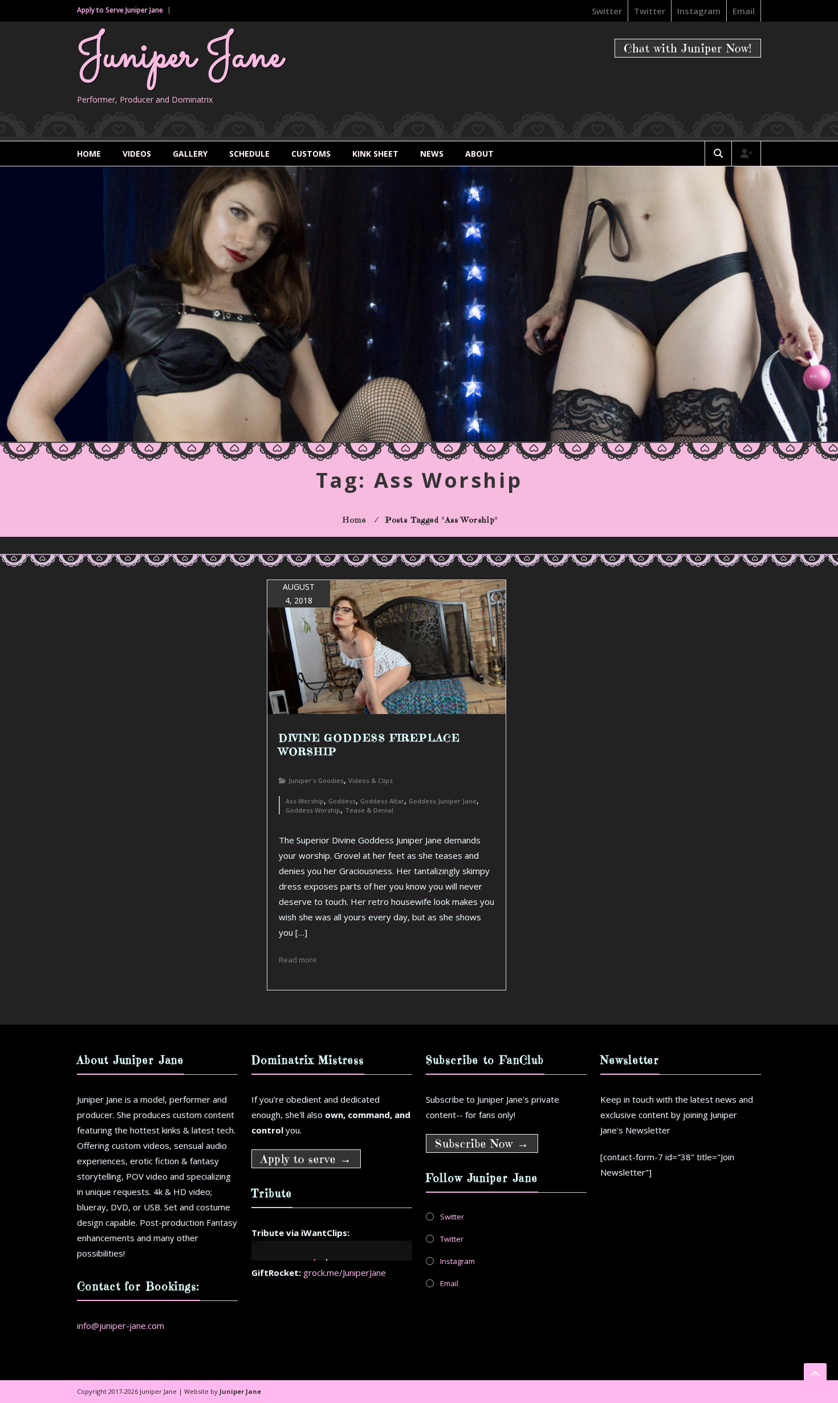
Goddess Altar (382, 801)
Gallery (190, 153)
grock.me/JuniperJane (344, 1272)
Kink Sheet (375, 153)
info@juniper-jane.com (120, 1325)
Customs (311, 153)
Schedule (249, 153)
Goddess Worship (313, 810)
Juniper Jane (179, 56)
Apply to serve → (306, 1159)
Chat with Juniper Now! (688, 49)
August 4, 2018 (299, 593)
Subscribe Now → (482, 1144)
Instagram (699, 11)
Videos (137, 153)
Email (744, 11)
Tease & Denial (369, 810)
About (479, 153)
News (432, 153)
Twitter (649, 11)
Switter (607, 11)
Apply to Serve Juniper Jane (120, 10)
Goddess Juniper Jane (443, 801)
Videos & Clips (370, 780)
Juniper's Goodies (316, 780)
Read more (298, 960)
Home (89, 153)
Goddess (342, 801)
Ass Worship (305, 801)
